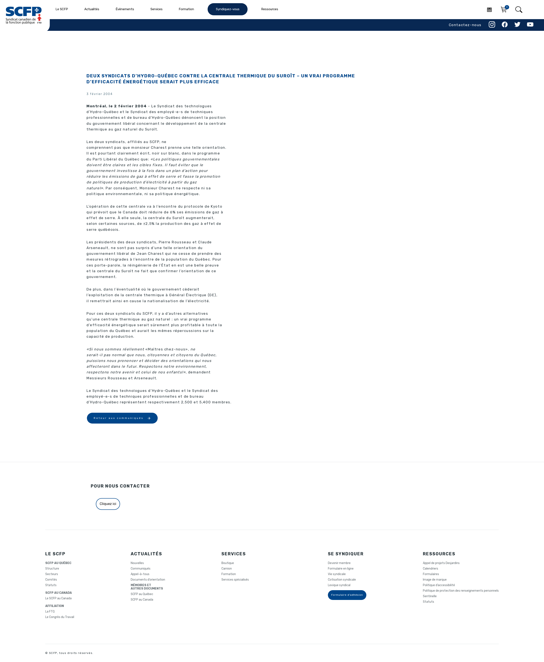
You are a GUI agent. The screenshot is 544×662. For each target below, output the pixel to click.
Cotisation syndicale (342, 579)
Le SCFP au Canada (58, 598)
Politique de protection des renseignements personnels (461, 591)
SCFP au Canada (142, 599)
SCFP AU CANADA (58, 593)
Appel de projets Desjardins (441, 563)
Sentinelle (430, 596)
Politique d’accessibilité (439, 585)
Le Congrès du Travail (59, 617)
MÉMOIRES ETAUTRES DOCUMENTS (147, 587)
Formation (228, 574)
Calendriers (430, 568)
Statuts (51, 585)
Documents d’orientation (148, 579)
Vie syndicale (337, 574)
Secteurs (51, 574)
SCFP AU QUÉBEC (58, 563)
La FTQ (50, 611)
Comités (51, 579)
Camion (226, 568)
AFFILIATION (54, 606)
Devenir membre (339, 563)
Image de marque (435, 579)
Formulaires (431, 574)
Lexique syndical (339, 585)
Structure (52, 568)
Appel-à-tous (140, 574)
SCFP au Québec (142, 594)
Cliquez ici (108, 504)
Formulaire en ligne (341, 568)
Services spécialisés (235, 579)
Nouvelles (137, 563)
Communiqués (140, 568)
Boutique (227, 563)
